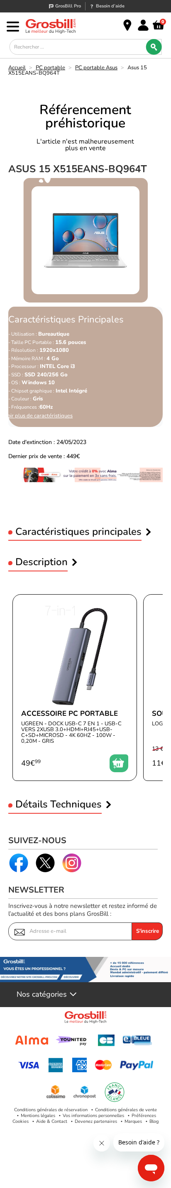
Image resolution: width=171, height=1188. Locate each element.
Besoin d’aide (110, 6)
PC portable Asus (96, 67)
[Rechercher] (153, 47)
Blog (154, 1121)
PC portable (50, 67)
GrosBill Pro (68, 6)
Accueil (17, 67)
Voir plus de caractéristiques (38, 416)
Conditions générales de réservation (51, 1110)
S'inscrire (147, 931)
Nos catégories (42, 994)
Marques (133, 1121)
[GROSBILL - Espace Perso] (143, 25)
